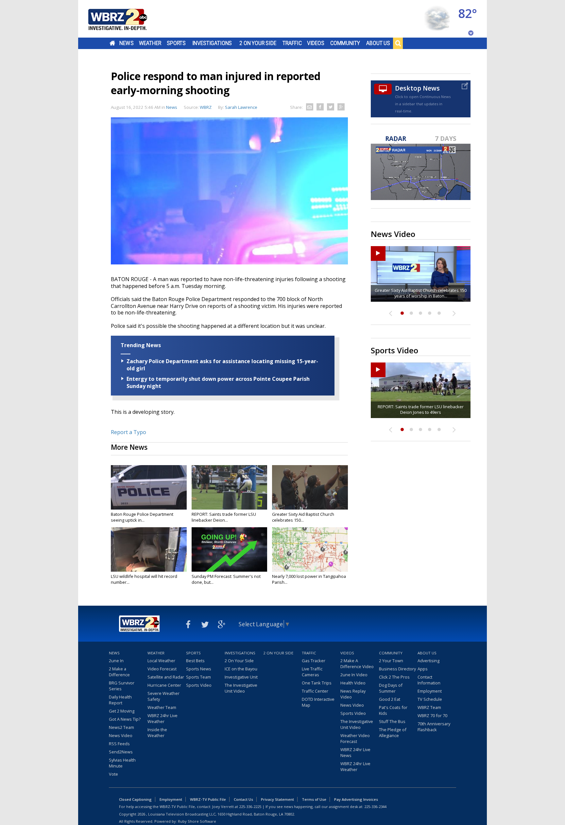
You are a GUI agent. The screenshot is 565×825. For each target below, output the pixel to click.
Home (112, 43)
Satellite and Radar (165, 677)
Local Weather (161, 661)
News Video (120, 735)
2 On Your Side (257, 43)
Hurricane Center (164, 685)
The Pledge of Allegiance (392, 732)
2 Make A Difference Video (357, 663)
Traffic (292, 43)
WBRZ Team (429, 707)
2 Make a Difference (119, 672)
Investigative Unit (241, 677)
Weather (150, 43)
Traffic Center (315, 691)
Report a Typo (128, 432)
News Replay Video (353, 694)
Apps (423, 669)
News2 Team (121, 727)
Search (398, 43)
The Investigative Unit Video (241, 688)
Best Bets (195, 661)
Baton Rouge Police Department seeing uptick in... (142, 517)
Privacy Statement (277, 799)
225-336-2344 (375, 806)
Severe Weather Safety (163, 696)
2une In (116, 661)
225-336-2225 (250, 806)
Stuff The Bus (392, 721)
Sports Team (198, 677)
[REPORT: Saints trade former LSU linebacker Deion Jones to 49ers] (229, 487)
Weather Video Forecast (355, 738)
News (126, 43)
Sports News (198, 669)
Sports (176, 43)
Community (345, 43)
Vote (113, 774)
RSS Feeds (119, 744)
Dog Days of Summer (390, 688)
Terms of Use (314, 799)
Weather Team (161, 707)
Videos (315, 43)
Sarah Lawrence (241, 107)
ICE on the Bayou (241, 669)
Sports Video (199, 685)
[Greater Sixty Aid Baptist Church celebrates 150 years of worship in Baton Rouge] (310, 487)
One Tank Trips (317, 683)
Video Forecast (162, 669)
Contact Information (429, 680)
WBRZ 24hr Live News (355, 752)
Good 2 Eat (389, 699)
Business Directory (397, 669)
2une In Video (354, 675)
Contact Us (243, 799)
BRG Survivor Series (121, 686)
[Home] (125, 19)
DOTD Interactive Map (318, 702)
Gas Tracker (313, 661)
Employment (430, 691)
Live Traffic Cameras (312, 672)
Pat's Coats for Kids (393, 710)
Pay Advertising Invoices (356, 799)
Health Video (353, 683)
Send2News (121, 752)
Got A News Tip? (125, 719)
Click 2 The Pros (394, 677)
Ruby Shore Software (197, 821)
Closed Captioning (135, 799)
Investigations (212, 43)
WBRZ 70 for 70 (432, 715)
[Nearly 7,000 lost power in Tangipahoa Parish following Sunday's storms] (310, 549)
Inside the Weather (157, 732)
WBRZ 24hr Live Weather (162, 718)
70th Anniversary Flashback (434, 726)
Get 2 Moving (121, 711)
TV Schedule (430, 699)
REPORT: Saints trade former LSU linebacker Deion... (224, 517)
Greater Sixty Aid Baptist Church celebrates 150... (303, 517)
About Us (378, 43)
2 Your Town (391, 661)
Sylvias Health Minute (122, 763)
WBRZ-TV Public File (208, 799)
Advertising (428, 661)
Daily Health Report (120, 700)
